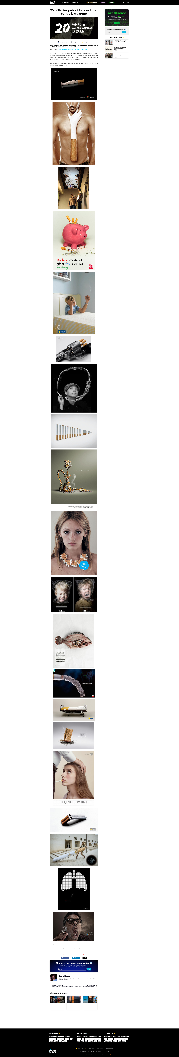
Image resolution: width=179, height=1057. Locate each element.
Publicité (79, 948)
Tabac (83, 948)
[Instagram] (119, 2)
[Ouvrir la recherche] (128, 2)
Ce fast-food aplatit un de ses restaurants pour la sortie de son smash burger (73, 1006)
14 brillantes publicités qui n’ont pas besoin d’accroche (72, 49)
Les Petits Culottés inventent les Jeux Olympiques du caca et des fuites (120, 41)
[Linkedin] (123, 2)
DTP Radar (111, 2)
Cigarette (69, 948)
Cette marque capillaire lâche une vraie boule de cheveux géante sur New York (121, 55)
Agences (103, 2)
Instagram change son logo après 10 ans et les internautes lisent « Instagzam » (120, 48)
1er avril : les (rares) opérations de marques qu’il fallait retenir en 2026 (90, 1006)
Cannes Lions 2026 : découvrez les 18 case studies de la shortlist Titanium (56, 1006)
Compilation (87, 42)
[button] (65, 958)
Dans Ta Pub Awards (92, 2)
